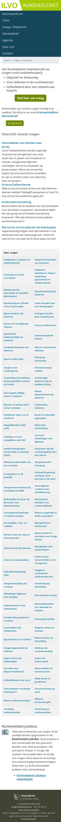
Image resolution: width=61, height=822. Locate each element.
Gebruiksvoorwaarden (28, 809)
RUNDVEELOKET (40, 5)
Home (7, 60)
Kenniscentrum (12, 14)
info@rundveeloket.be (21, 806)
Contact (7, 53)
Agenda (7, 40)
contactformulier (28, 818)
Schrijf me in (15, 123)
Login (42, 796)
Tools (5, 20)
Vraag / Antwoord (14, 27)
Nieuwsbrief (10, 34)
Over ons (8, 47)
